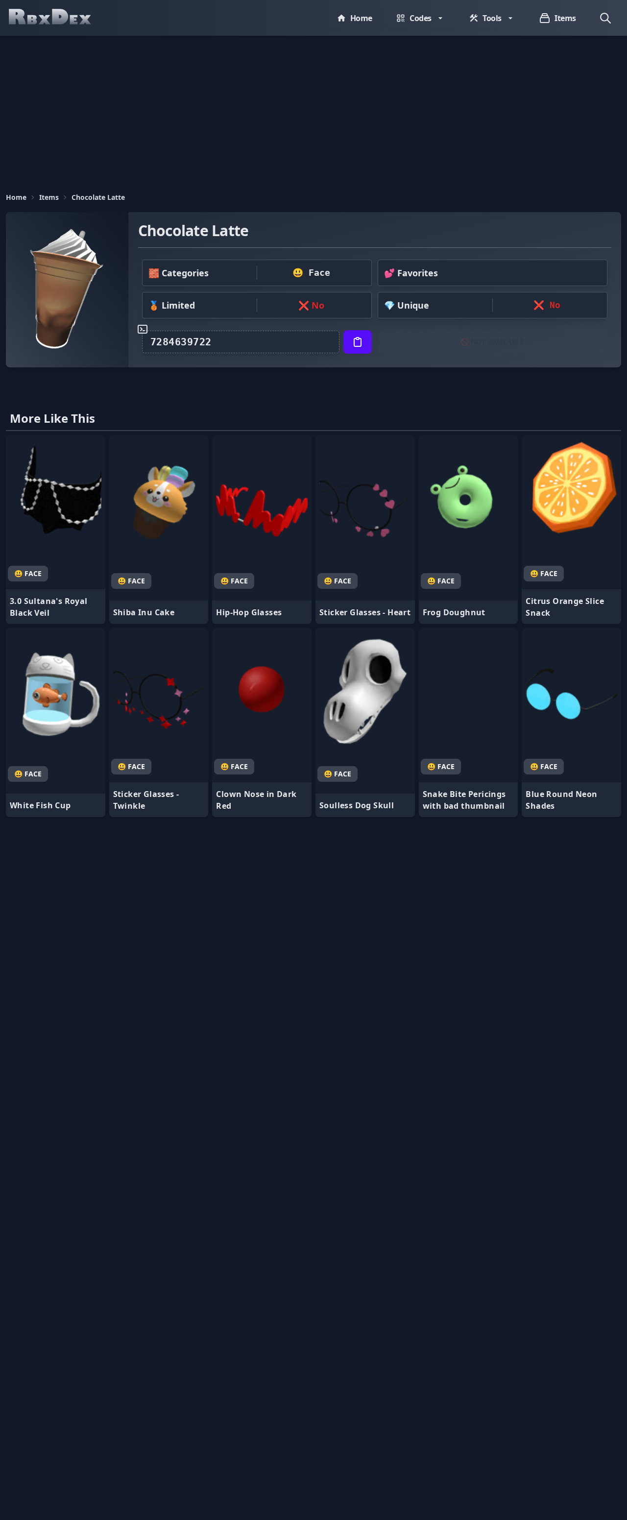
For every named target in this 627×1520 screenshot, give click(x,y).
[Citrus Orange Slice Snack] (571, 529)
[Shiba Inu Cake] (159, 529)
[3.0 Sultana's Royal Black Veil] (55, 529)
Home (16, 197)
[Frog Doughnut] (468, 529)
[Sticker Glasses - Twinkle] (159, 722)
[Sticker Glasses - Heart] (365, 529)
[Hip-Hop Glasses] (262, 529)
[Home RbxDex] (60, 18)
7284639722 (181, 342)
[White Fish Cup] (55, 722)
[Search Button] (605, 18)
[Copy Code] (357, 342)
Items (49, 197)
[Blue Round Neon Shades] (571, 722)
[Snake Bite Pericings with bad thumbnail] (468, 722)
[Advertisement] (313, 109)
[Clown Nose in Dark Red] (262, 722)
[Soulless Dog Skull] (365, 722)
